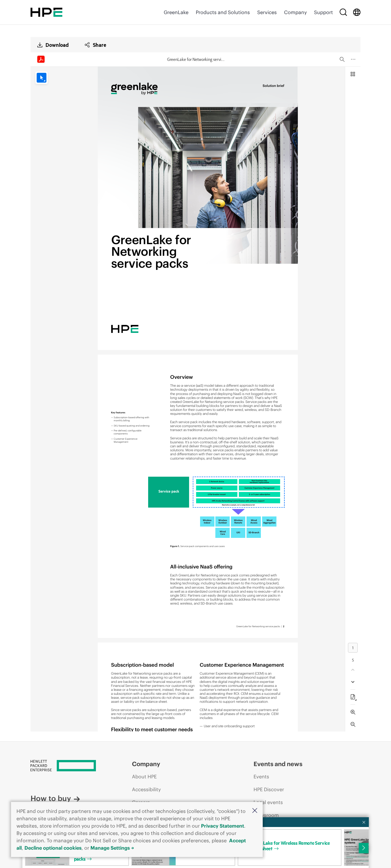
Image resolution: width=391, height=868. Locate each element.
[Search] (343, 12)
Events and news (278, 764)
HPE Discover (269, 789)
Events (261, 776)
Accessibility (146, 789)
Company (295, 12)
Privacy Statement (222, 826)
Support (323, 12)
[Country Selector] (356, 12)
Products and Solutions (223, 12)
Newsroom (266, 815)
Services (267, 12)
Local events (268, 802)
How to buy (51, 798)
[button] (254, 811)
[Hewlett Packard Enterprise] (46, 12)
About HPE (144, 776)
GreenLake (176, 12)
